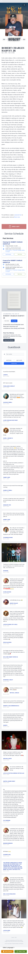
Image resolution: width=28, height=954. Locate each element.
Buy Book (14, 320)
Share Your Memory (8, 340)
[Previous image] (3, 552)
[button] (14, 552)
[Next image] (25, 552)
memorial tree (18, 215)
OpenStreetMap (15, 943)
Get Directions (8, 254)
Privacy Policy (10, 941)
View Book (6, 320)
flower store (17, 217)
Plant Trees (20, 254)
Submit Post (14, 363)
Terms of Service (18, 941)
